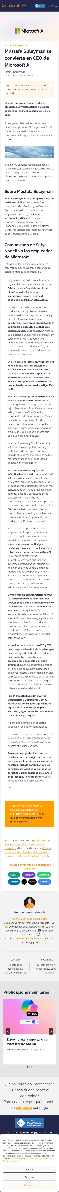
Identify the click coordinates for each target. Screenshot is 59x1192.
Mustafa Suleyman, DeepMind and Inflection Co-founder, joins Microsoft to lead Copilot (28, 852)
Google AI (44, 882)
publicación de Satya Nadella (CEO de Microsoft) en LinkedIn (27, 844)
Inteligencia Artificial (16, 45)
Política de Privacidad (33, 1159)
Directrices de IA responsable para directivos (46, 966)
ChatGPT (14, 875)
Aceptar (29, 1169)
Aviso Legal (19, 1159)
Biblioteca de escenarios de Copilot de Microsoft (15, 966)
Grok (32, 882)
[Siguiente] (51, 1031)
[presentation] (29, 1016)
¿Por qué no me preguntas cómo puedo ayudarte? (27, 817)
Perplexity (29, 875)
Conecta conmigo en (29, 918)
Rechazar (29, 1177)
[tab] (27, 1067)
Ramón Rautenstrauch (15, 72)
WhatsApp (44, 875)
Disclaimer (14, 1161)
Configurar (29, 1185)
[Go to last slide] (8, 1031)
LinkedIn (14, 882)
